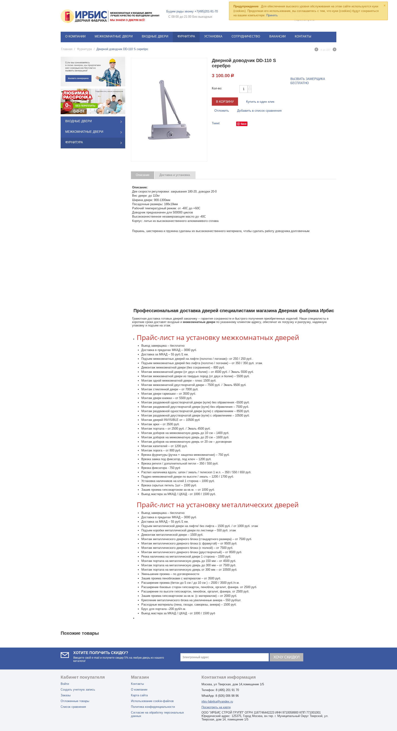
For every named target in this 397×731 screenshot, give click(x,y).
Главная (66, 49)
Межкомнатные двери (114, 36)
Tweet (216, 123)
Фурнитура (186, 36)
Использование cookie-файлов (152, 701)
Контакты (303, 36)
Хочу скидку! (286, 657)
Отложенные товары (75, 701)
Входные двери (155, 36)
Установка (213, 36)
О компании (75, 36)
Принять (272, 15)
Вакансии (277, 36)
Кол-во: (217, 88)
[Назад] (316, 50)
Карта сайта (139, 695)
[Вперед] (334, 50)
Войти (65, 684)
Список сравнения (73, 706)
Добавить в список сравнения (259, 110)
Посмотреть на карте (216, 707)
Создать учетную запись (78, 689)
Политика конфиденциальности (153, 706)
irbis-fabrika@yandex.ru (217, 701)
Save (244, 123)
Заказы (66, 695)
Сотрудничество (246, 36)
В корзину (225, 101)
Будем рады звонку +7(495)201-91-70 (192, 11)
